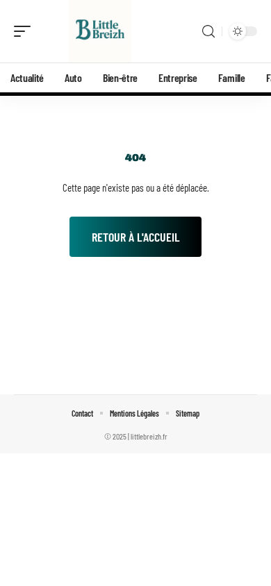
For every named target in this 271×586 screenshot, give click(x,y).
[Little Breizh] (100, 31)
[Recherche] (208, 31)
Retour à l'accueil (135, 236)
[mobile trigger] (26, 31)
